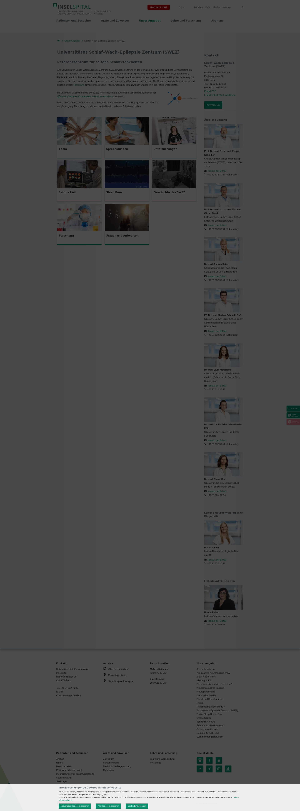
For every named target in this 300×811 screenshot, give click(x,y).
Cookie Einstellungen (137, 806)
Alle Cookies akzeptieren (108, 806)
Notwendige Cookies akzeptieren (75, 806)
